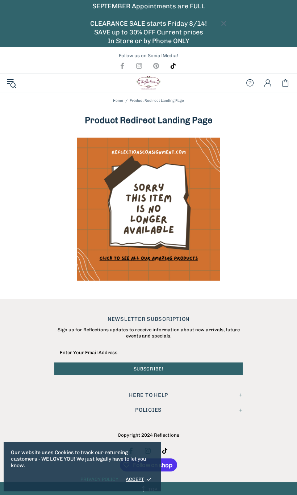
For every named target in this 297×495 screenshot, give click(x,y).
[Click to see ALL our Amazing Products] (148, 209)
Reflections (148, 83)
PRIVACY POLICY (99, 479)
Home (118, 100)
